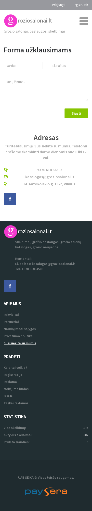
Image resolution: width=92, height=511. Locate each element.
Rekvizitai (11, 314)
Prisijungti (58, 5)
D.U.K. (8, 396)
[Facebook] (10, 286)
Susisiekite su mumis (20, 343)
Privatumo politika (18, 336)
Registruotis (80, 5)
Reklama (10, 382)
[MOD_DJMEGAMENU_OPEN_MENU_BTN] (83, 21)
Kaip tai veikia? (15, 367)
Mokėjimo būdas (16, 389)
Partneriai (11, 322)
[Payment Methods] (46, 491)
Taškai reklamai (16, 403)
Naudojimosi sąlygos (20, 329)
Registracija (13, 374)
